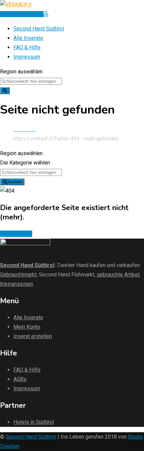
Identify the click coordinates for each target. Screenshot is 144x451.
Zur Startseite (16, 234)
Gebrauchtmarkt (18, 274)
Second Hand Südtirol (38, 28)
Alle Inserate (28, 38)
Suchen (14, 181)
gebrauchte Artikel (118, 274)
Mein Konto (26, 327)
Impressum (26, 57)
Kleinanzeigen (16, 284)
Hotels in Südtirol (33, 422)
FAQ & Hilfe (27, 47)
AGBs (19, 379)
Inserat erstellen (32, 336)
